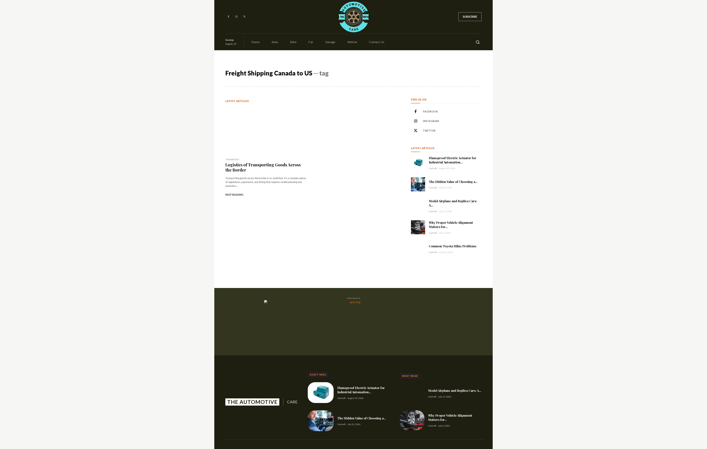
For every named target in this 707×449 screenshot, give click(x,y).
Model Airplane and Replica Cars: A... (454, 390)
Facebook (430, 111)
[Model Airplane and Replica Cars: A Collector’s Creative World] (418, 206)
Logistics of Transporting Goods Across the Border (263, 167)
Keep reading (234, 194)
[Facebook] (228, 17)
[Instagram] (236, 17)
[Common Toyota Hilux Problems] (418, 249)
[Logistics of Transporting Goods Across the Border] (265, 130)
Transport (232, 159)
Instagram (431, 121)
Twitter (429, 130)
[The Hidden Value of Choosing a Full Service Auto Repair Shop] (418, 184)
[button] (478, 42)
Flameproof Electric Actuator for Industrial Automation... (452, 160)
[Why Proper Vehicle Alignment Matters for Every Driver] (418, 227)
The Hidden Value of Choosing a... (453, 182)
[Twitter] (244, 17)
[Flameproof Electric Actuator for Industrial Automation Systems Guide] (418, 163)
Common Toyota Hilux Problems (452, 246)
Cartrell (433, 168)
